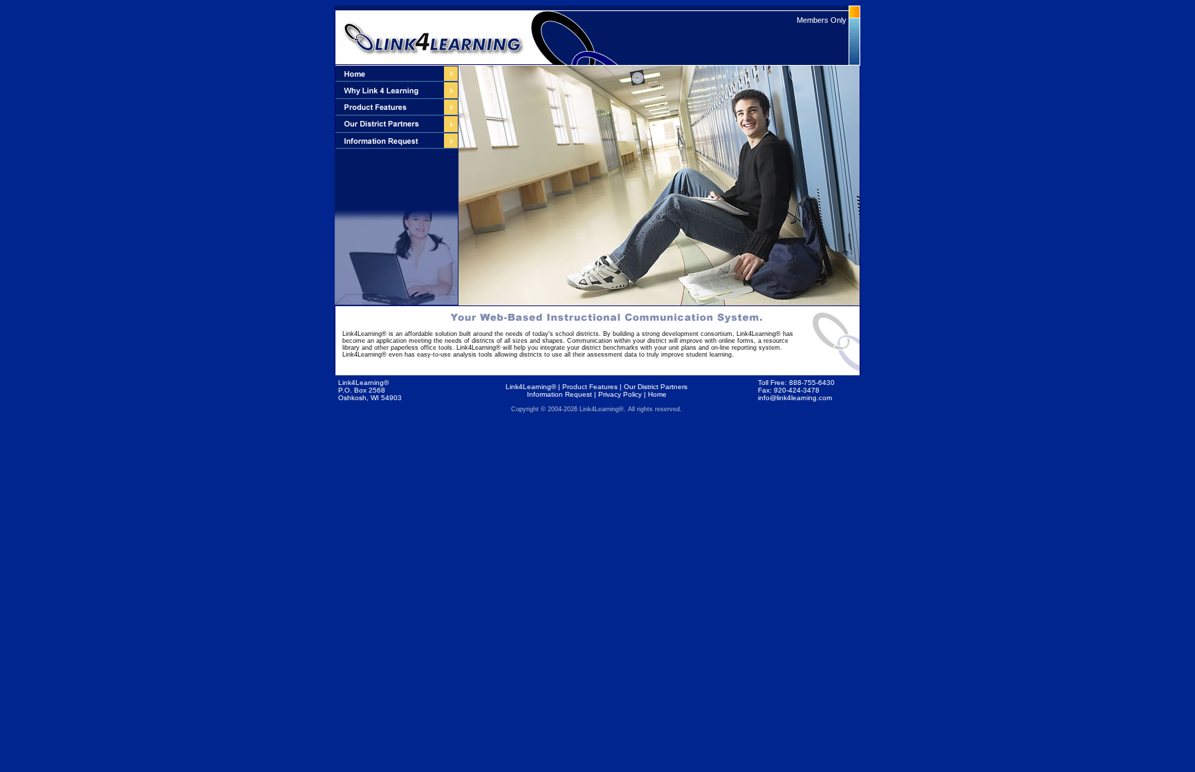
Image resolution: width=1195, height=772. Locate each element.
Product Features (590, 386)
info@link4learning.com (795, 398)
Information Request (559, 394)
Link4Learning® (531, 386)
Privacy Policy (620, 394)
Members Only (821, 20)
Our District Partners (655, 386)
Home (657, 394)
